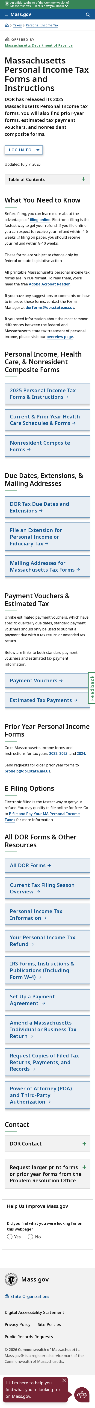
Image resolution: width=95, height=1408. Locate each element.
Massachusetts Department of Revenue (39, 45)
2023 (63, 753)
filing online (40, 219)
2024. (81, 753)
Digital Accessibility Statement (34, 1312)
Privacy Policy (17, 1324)
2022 (53, 753)
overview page (60, 336)
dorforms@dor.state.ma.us (50, 307)
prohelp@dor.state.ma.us (27, 771)
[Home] (6, 25)
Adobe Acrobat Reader (49, 284)
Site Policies (49, 1324)
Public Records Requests (29, 1336)
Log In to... (22, 149)
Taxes (17, 25)
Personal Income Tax (42, 25)
